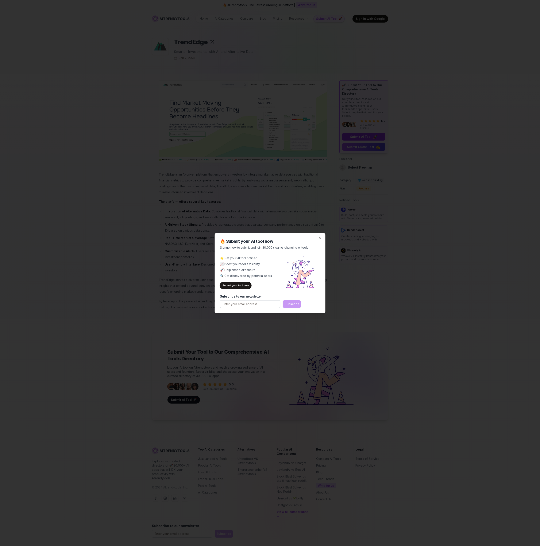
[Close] (320, 238)
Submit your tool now (236, 285)
